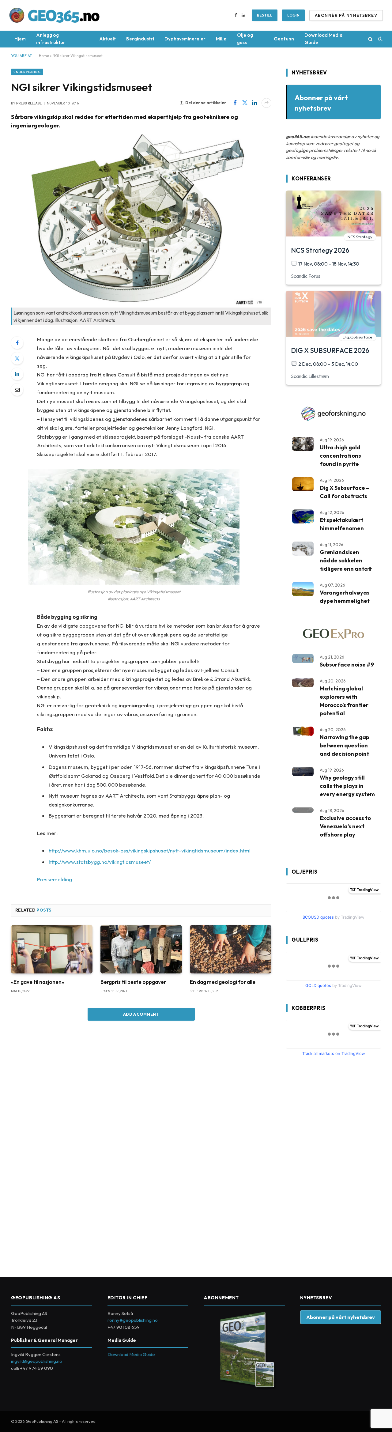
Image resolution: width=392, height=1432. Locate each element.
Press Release (29, 103)
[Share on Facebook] (234, 103)
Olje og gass (245, 38)
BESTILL (265, 15)
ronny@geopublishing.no (132, 1320)
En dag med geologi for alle (222, 982)
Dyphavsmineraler (184, 39)
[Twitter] (17, 358)
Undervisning (27, 72)
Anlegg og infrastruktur (50, 38)
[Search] (370, 39)
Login (293, 15)
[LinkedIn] (17, 374)
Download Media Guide (323, 38)
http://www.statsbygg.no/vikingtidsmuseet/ (100, 862)
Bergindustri (140, 39)
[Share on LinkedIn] (254, 103)
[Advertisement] (332, 1164)
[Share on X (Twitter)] (244, 103)
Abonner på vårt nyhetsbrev (340, 1317)
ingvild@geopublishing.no (36, 1361)
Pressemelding (54, 879)
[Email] (17, 390)
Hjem (20, 39)
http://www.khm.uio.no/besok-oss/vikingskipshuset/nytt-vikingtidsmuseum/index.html (150, 850)
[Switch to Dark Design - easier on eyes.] (380, 38)
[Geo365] (54, 15)
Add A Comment (141, 1014)
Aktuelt (107, 39)
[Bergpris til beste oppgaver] (141, 949)
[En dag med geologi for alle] (230, 949)
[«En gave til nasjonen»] (51, 949)
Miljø (221, 39)
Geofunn (284, 39)
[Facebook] (17, 343)
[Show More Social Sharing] (266, 103)
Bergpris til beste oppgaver (133, 982)
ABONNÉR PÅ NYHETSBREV (346, 15)
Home (44, 55)
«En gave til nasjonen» (37, 982)
